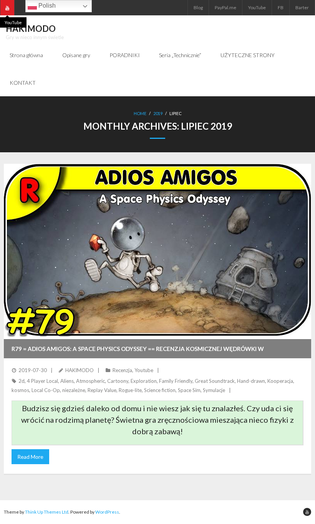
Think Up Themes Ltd (46, 512)
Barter (302, 7)
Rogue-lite (130, 390)
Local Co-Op (46, 390)
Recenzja (122, 370)
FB (281, 7)
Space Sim (189, 390)
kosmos (20, 390)
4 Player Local (42, 381)
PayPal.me (225, 7)
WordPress (107, 512)
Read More (30, 456)
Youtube (143, 370)
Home (140, 113)
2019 (157, 113)
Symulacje (214, 390)
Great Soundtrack (215, 381)
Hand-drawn (251, 381)
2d (21, 381)
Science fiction (160, 390)
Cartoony (117, 381)
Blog (198, 7)
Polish (46, 5)
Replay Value (102, 390)
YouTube (257, 7)
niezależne (73, 390)
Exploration (144, 381)
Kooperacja (280, 381)
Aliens (67, 381)
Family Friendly (175, 381)
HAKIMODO (79, 370)
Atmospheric (90, 381)
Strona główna (26, 55)
